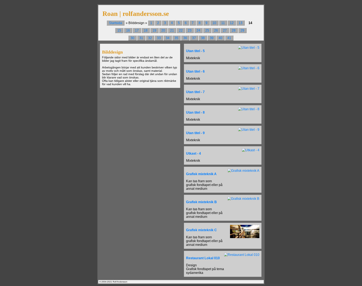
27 (225, 30)
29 (242, 30)
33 (159, 38)
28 (233, 30)
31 (141, 38)
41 (229, 38)
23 (189, 30)
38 (203, 38)
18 (145, 30)
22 (181, 30)
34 (167, 38)
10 (214, 23)
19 (154, 30)
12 (232, 23)
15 (119, 30)
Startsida (115, 23)
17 (137, 30)
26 (216, 30)
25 (207, 30)
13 (240, 23)
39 (211, 38)
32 (150, 38)
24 (198, 30)
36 (185, 38)
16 (128, 30)
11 (223, 23)
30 (132, 38)
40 (220, 38)
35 (176, 38)
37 (194, 38)
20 (163, 30)
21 (172, 30)
